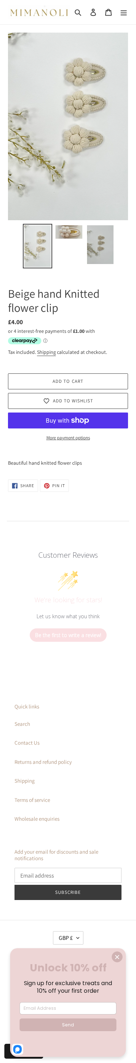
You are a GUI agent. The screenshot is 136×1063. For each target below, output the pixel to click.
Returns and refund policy (43, 761)
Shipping (46, 352)
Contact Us (27, 742)
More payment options (68, 438)
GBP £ (66, 938)
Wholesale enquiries (37, 818)
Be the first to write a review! (68, 635)
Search (22, 723)
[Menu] (123, 12)
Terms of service (32, 799)
